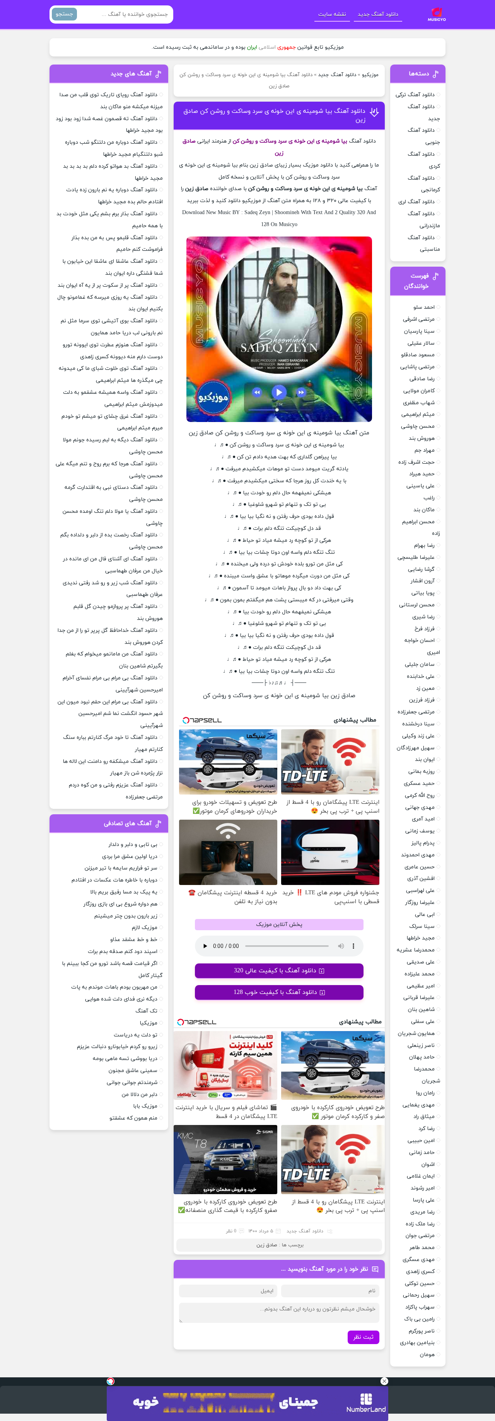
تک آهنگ (146, 1011)
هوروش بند (422, 438)
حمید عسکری (419, 783)
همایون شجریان (416, 1033)
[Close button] (384, 1381)
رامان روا (425, 1093)
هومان (427, 1354)
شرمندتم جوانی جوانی (132, 1082)
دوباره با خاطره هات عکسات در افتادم (114, 880)
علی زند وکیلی (418, 736)
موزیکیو (370, 74)
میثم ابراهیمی (418, 414)
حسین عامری (420, 867)
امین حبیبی (421, 1140)
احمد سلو (424, 307)
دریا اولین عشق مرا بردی (129, 856)
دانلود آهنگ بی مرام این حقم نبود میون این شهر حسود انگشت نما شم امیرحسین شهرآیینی (110, 714)
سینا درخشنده (418, 724)
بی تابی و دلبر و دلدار (133, 844)
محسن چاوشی (418, 426)
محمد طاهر (422, 1247)
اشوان (428, 1164)
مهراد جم (425, 450)
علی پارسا (424, 1200)
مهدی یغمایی (419, 1105)
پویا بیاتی (423, 593)
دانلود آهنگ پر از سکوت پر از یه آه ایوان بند (107, 285)
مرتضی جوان (420, 1235)
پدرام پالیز (423, 843)
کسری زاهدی (420, 1271)
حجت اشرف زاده (416, 462)
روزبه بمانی (421, 771)
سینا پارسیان (419, 331)
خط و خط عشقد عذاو (133, 939)
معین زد (425, 688)
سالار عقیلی (421, 343)
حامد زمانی (422, 1152)
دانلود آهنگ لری (416, 202)
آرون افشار (423, 581)
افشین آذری (421, 878)
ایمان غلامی (421, 1176)
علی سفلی (423, 1021)
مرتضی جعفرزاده (416, 712)
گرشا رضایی (421, 569)
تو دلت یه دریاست (135, 1035)
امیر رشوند (423, 1188)
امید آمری (423, 819)
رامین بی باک (419, 1319)
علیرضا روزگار (420, 902)
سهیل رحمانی (419, 1295)
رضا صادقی (422, 379)
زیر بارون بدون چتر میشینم (125, 916)
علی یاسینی (420, 486)
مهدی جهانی (420, 807)
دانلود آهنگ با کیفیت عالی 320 (275, 971)
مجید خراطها (420, 938)
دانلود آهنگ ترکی (415, 95)
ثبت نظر (363, 1337)
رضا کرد (426, 1128)
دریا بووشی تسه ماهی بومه (125, 1058)
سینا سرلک (422, 926)
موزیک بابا (145, 1106)
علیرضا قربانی (419, 997)
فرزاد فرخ (425, 629)
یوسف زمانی (420, 831)
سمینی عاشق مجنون (133, 1070)
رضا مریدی (422, 1212)
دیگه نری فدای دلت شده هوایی (121, 999)
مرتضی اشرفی (419, 319)
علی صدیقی (421, 962)
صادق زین (266, 1245)
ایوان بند (425, 759)
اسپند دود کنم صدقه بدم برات (122, 951)
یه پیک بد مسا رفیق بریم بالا (123, 892)
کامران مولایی (419, 391)
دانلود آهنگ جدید (378, 14)
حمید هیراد (422, 474)
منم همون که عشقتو (133, 1118)
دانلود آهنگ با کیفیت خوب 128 (275, 992)
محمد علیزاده (420, 974)
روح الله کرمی (420, 795)
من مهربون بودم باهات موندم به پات (114, 987)
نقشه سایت (332, 14)
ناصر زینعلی (421, 1045)
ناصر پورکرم (422, 1331)
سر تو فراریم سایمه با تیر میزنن (121, 868)
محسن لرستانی (417, 605)
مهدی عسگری (419, 1259)
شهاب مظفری (419, 403)
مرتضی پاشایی (417, 367)
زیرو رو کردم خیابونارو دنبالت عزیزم (117, 1046)
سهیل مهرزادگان (416, 748)
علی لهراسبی (420, 890)
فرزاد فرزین (422, 700)
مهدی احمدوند (418, 855)
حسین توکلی (420, 1283)
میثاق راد (424, 1116)
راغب (429, 498)
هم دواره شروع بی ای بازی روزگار (120, 904)
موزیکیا (148, 1023)
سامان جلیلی (420, 664)
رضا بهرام (424, 545)
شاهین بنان (421, 1009)
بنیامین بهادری (417, 1342)
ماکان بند (424, 510)
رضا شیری (423, 617)
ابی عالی (425, 914)
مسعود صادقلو (418, 355)
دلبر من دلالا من (139, 1094)
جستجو (64, 14)
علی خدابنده (421, 676)
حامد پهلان (422, 1057)
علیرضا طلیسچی (416, 557)
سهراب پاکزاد (420, 1307)
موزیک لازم (144, 927)
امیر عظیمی (421, 986)
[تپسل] (110, 1381)
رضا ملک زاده (420, 1224)
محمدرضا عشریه (416, 950)
